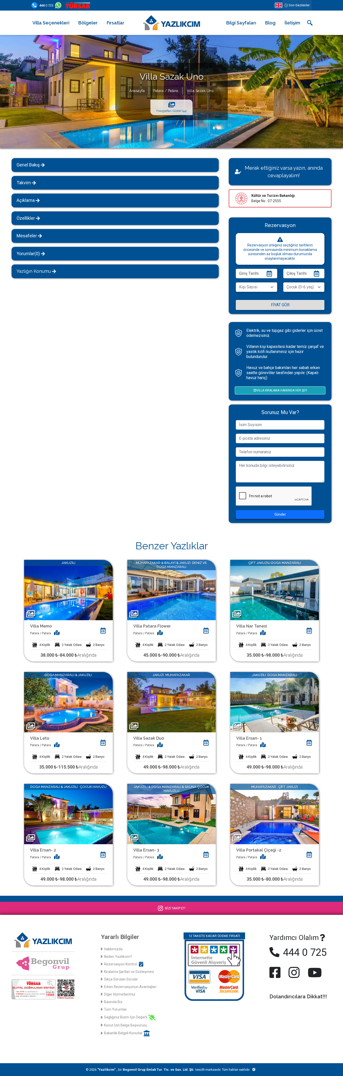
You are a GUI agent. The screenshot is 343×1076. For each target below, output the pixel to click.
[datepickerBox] (103, 630)
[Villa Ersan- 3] (171, 814)
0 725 (46, 5)
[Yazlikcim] (171, 22)
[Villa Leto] (68, 702)
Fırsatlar (115, 22)
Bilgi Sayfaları (241, 22)
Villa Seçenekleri (50, 22)
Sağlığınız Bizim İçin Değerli (125, 1017)
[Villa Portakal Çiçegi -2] (274, 814)
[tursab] (78, 5)
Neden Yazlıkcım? (118, 957)
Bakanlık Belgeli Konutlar (123, 1033)
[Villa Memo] (68, 590)
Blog (270, 22)
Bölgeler (88, 22)
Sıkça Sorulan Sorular (121, 979)
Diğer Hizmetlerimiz (119, 994)
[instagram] (294, 972)
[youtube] (314, 972)
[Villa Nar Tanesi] (274, 590)
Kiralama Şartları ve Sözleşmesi (129, 972)
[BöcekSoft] (253, 1069)
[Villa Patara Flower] (171, 590)
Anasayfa (137, 91)
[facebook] (275, 972)
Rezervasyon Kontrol (120, 964)
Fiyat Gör (280, 304)
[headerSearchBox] (310, 23)
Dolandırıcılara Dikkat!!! (298, 997)
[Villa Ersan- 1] (274, 702)
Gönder (280, 514)
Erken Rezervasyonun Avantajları (130, 987)
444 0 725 (303, 952)
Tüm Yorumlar (115, 1009)
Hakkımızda (113, 949)
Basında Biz (113, 1002)
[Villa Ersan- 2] (68, 814)
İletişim (292, 22)
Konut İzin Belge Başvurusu (125, 1025)
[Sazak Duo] (171, 702)
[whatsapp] (59, 5)
